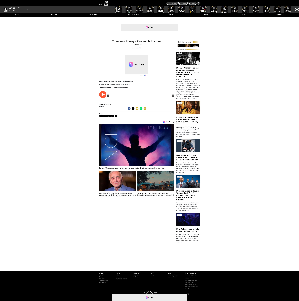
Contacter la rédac (121, 279)
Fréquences (93, 14)
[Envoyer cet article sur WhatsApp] (140, 109)
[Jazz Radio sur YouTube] (151, 292)
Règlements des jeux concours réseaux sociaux (191, 277)
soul (116, 115)
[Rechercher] (198, 3)
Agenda (243, 14)
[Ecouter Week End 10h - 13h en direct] (188, 45)
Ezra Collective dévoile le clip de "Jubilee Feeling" (187, 230)
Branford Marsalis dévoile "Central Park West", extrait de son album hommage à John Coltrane (187, 195)
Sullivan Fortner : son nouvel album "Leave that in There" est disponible (187, 157)
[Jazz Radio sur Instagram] (155, 292)
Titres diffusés (133, 14)
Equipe (101, 277)
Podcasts (207, 14)
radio (113, 115)
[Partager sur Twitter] (132, 109)
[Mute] (28, 9)
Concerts (119, 277)
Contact (101, 275)
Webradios (55, 14)
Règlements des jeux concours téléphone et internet (191, 286)
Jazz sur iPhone (172, 275)
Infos (171, 14)
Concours (280, 14)
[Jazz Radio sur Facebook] (143, 292)
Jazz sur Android (173, 277)
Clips (117, 275)
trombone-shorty (104, 115)
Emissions (102, 279)
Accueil (18, 14)
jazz (109, 115)
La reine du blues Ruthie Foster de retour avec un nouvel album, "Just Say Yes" (187, 120)
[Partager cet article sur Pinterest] (136, 109)
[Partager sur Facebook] (129, 109)
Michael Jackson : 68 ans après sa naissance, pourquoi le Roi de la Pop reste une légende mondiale (187, 72)
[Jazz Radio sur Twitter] (147, 292)
